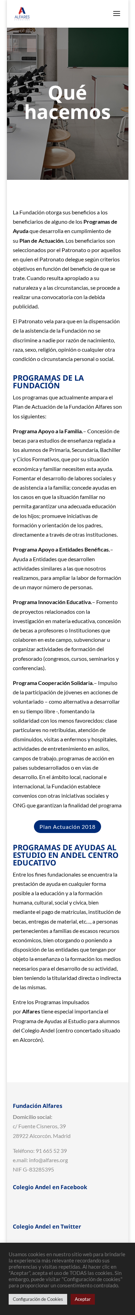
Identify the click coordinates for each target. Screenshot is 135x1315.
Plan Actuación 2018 (67, 826)
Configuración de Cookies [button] (38, 1299)
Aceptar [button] (83, 1299)
